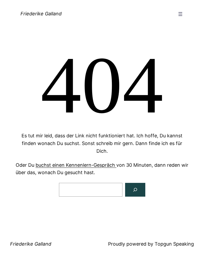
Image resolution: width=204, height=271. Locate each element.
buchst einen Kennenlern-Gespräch (76, 165)
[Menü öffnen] (180, 14)
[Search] (135, 190)
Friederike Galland (41, 13)
